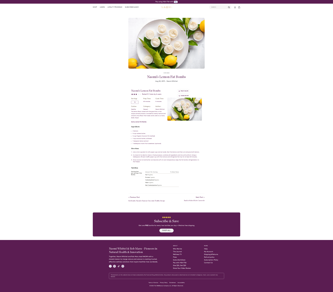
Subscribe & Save (179, 260)
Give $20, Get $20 (179, 265)
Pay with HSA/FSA (179, 263)
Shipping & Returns (211, 254)
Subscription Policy (211, 260)
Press (175, 257)
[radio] (132, 94)
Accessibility (181, 282)
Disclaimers (172, 282)
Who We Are (177, 249)
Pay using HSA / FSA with (164, 2)
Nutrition (134, 168)
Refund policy (209, 257)
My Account (208, 252)
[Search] (229, 7)
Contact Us (208, 263)
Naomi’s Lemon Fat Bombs (146, 90)
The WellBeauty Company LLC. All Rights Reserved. (168, 285)
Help (206, 249)
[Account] (235, 7)
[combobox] (220, 7)
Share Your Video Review (182, 268)
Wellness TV (177, 254)
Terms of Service (153, 282)
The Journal (177, 252)
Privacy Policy (164, 282)
